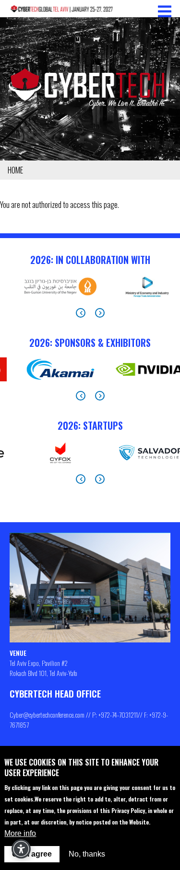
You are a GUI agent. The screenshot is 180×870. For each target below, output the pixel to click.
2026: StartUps (90, 425)
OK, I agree (32, 854)
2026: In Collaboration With (90, 259)
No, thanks (87, 854)
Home (15, 170)
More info (20, 833)
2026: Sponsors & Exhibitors (90, 342)
